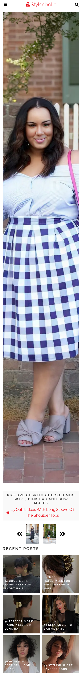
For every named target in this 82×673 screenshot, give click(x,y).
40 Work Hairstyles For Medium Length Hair (57, 583)
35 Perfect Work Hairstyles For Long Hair (19, 625)
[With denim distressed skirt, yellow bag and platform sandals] (49, 534)
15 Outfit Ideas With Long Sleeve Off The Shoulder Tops (42, 512)
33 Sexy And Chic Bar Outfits (58, 626)
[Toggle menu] (5, 5)
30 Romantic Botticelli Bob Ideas (17, 665)
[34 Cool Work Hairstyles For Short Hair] (21, 574)
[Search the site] (77, 5)
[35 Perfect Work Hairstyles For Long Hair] (21, 614)
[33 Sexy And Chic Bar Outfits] (60, 614)
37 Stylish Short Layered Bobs (58, 667)
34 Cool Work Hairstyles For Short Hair (18, 584)
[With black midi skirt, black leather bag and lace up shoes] (32, 534)
